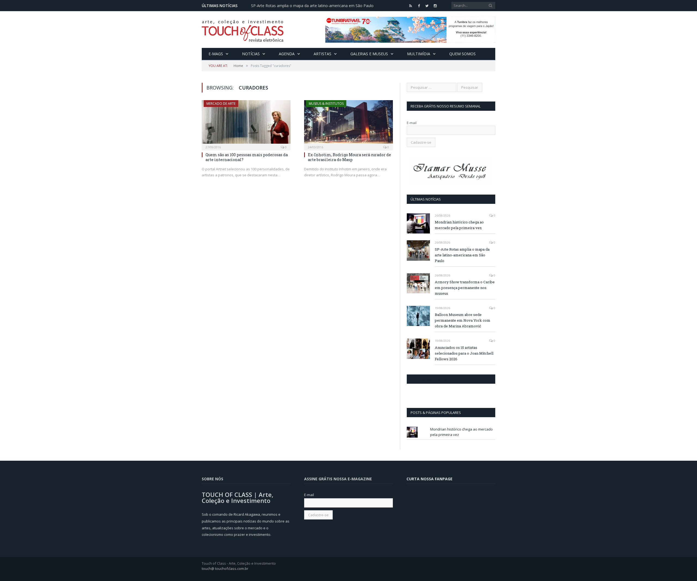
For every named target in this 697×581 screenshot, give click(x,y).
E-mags (216, 53)
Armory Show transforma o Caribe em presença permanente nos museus (465, 287)
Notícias (251, 53)
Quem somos (462, 53)
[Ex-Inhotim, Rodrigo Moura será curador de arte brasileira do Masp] (348, 123)
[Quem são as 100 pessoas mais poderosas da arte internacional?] (246, 123)
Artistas (322, 53)
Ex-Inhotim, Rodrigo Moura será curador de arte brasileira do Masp (349, 157)
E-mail (412, 122)
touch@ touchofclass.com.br (225, 568)
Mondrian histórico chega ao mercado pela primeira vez (459, 225)
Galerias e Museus (369, 53)
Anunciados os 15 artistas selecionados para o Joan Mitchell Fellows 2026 (464, 353)
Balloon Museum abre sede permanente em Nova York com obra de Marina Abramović (462, 320)
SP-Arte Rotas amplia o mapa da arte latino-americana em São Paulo (312, 5)
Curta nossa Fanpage (430, 379)
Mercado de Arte (221, 103)
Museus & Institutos (326, 103)
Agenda (287, 53)
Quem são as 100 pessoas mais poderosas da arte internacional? (247, 157)
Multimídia (418, 53)
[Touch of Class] (242, 29)
